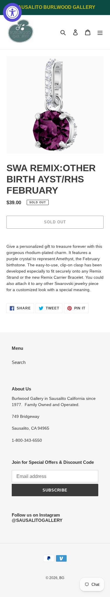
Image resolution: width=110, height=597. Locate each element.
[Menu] (100, 32)
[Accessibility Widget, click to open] (12, 12)
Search (19, 362)
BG (61, 578)
